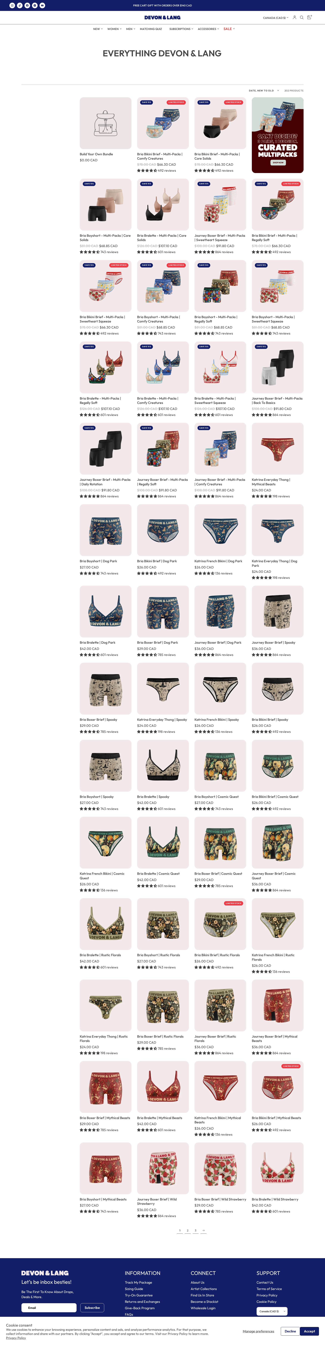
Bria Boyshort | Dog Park (98, 561)
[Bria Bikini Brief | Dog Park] (163, 530)
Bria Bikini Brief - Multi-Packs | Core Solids (217, 156)
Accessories (207, 29)
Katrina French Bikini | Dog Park (218, 561)
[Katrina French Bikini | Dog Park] (220, 530)
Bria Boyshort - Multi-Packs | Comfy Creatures (158, 319)
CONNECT (203, 1273)
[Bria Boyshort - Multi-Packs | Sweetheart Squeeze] (278, 286)
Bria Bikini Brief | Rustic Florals (217, 955)
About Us (197, 1282)
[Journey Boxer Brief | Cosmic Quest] (278, 843)
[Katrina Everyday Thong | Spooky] (163, 689)
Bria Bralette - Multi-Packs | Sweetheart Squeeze (215, 400)
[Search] (301, 17)
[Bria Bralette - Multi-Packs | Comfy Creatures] (163, 367)
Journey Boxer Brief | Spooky (273, 642)
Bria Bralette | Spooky (153, 796)
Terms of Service (269, 1289)
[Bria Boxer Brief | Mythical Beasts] (105, 1087)
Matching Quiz (151, 29)
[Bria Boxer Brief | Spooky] (105, 689)
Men (129, 29)
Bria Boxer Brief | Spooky (98, 719)
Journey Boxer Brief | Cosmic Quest (274, 875)
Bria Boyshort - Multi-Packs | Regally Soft (215, 319)
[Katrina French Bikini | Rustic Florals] (278, 924)
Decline (290, 1331)
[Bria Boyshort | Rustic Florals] (163, 924)
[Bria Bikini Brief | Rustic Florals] (220, 924)
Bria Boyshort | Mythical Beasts (103, 1199)
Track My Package (138, 1282)
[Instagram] (12, 5)
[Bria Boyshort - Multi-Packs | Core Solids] (105, 205)
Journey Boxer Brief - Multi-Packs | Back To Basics (277, 400)
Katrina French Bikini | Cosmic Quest (102, 875)
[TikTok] (19, 5)
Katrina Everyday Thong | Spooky (162, 719)
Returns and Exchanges (142, 1301)
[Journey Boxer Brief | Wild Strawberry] (163, 1168)
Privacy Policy (16, 1338)
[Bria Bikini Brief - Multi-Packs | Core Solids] (220, 123)
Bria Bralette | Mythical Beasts (159, 1118)
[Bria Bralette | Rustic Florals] (105, 924)
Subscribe (92, 1307)
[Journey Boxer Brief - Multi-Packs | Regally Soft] (163, 449)
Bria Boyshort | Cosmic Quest (216, 796)
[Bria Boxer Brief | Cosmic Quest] (220, 843)
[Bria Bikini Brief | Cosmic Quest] (278, 766)
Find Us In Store (202, 1295)
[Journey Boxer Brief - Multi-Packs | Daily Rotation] (105, 449)
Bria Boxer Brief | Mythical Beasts (105, 1118)
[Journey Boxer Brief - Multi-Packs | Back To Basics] (278, 367)
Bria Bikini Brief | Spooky (270, 719)
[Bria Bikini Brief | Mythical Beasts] (278, 1087)
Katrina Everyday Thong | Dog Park (274, 563)
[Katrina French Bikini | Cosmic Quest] (105, 843)
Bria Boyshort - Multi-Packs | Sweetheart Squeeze (273, 319)
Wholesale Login (203, 1308)
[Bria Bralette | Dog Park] (105, 611)
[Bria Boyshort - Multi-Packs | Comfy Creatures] (163, 286)
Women (113, 29)
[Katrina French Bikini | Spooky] (220, 689)
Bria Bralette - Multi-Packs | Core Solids (161, 237)
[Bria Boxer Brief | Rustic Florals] (163, 1005)
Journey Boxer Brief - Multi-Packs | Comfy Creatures (219, 481)
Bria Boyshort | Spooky (97, 796)
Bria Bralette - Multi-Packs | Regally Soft (100, 400)
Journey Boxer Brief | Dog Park (217, 642)
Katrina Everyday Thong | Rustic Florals (104, 1038)
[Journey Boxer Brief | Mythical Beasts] (278, 1005)
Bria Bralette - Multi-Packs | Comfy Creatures (157, 400)
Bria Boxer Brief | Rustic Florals (160, 1036)
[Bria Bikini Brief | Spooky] (278, 689)
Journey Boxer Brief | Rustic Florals (215, 1038)
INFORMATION (142, 1273)
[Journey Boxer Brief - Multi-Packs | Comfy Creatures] (220, 449)
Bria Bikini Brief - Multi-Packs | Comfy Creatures (159, 156)
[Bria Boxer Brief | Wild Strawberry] (220, 1168)
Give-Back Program (140, 1308)
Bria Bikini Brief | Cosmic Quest (275, 796)
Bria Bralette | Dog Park (97, 642)
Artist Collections (204, 1289)
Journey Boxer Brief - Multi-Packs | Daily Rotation (105, 481)
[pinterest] (34, 5)
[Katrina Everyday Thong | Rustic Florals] (105, 1005)
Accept (309, 1331)
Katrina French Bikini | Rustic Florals (273, 957)
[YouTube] (42, 5)
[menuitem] (97, 29)
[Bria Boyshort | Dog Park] (105, 530)
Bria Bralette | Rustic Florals (100, 955)
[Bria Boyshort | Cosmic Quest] (220, 766)
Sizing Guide (134, 1289)
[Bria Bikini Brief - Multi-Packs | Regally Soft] (278, 205)
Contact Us (265, 1282)
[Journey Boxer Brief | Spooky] (278, 611)
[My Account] (294, 17)
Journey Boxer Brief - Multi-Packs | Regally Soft (162, 481)
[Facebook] (27, 5)
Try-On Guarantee (139, 1295)
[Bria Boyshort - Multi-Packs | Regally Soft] (220, 286)
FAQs (129, 1314)
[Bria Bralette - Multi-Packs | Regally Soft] (105, 367)
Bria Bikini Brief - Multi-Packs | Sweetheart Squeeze (102, 319)
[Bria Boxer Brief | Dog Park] (163, 611)
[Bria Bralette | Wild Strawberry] (278, 1168)
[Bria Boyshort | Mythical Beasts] (105, 1168)
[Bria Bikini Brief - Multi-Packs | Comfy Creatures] (163, 123)
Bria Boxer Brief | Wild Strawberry (220, 1199)
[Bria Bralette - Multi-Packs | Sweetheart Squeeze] (220, 367)
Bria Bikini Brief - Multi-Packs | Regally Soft (274, 237)
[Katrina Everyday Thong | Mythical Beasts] (278, 449)
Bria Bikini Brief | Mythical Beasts (276, 1118)
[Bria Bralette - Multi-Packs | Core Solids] (163, 205)
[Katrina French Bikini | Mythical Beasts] (220, 1087)
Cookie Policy (266, 1301)
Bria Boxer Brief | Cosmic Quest (218, 873)
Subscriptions (179, 29)
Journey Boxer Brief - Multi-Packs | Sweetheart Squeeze (219, 237)
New (96, 29)
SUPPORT (268, 1273)
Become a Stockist (204, 1301)
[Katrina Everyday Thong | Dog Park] (278, 530)
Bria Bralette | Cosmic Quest (158, 873)
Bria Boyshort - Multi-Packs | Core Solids (105, 237)
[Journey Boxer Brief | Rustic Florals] (220, 1005)
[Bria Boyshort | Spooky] (105, 766)
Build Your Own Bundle (96, 154)
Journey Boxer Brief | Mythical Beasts (274, 1038)
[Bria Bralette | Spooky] (163, 766)
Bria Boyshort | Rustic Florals (158, 955)
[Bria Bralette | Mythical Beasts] (163, 1087)
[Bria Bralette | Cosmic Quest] (163, 843)
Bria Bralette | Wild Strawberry (275, 1199)
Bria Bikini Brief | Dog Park (157, 561)
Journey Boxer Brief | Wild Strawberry (157, 1201)
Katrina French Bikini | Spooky (216, 719)
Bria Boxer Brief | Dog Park (157, 642)
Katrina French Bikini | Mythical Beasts (217, 1120)
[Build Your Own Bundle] (105, 123)
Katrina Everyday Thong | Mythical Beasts (271, 481)
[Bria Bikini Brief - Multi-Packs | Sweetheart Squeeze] (105, 286)
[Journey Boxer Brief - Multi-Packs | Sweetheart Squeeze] (220, 205)
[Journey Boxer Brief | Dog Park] (220, 611)
